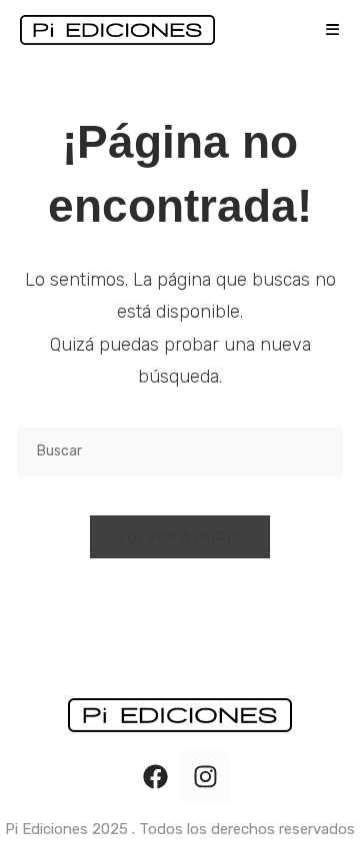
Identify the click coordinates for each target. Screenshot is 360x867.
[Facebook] (155, 777)
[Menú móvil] (325, 30)
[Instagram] (205, 777)
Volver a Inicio (180, 536)
